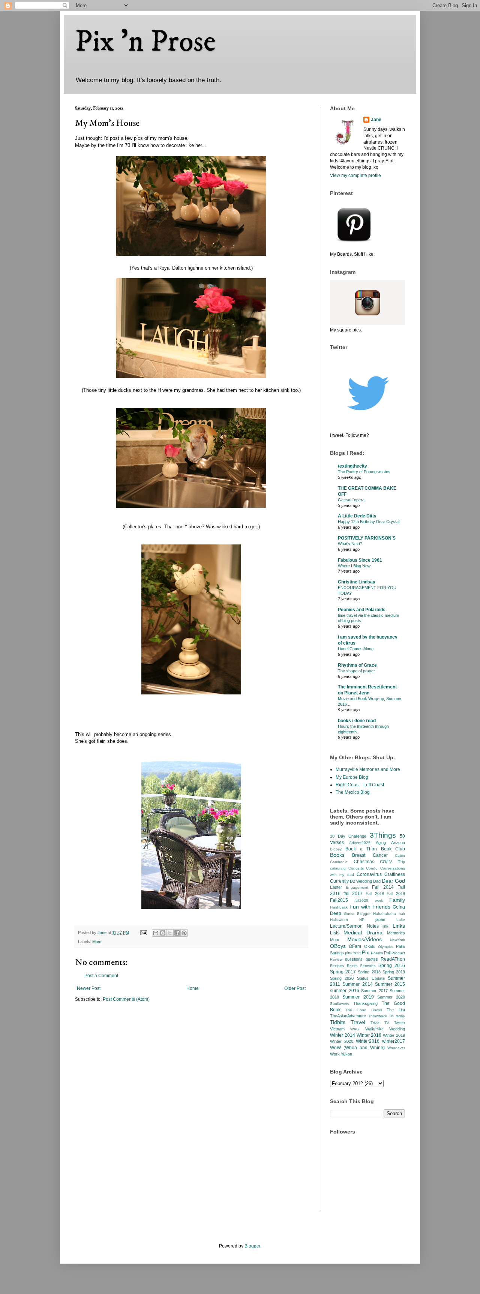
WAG (354, 1029)
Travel (358, 1022)
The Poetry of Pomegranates (364, 471)
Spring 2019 (393, 972)
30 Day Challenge (348, 836)
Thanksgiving (365, 1003)
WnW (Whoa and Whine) (357, 1047)
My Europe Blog (352, 777)
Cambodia (339, 862)
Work (335, 1054)
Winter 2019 (394, 1035)
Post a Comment (101, 975)
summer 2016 (344, 990)
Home (192, 988)
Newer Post (88, 988)
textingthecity (352, 466)
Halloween (339, 920)
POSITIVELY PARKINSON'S (367, 538)
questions (354, 959)
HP (361, 920)
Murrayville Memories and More (368, 769)
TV (386, 1023)
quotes (372, 959)
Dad (377, 881)
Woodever (396, 1048)
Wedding (397, 1029)
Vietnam (337, 1029)
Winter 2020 (341, 1041)
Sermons (367, 966)
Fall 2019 (396, 893)
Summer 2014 (357, 984)
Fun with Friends (370, 907)
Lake (400, 920)
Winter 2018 (369, 1035)
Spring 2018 (369, 972)
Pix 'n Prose (145, 42)
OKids (369, 946)
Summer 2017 (374, 990)
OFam (355, 946)
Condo (372, 868)
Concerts (356, 868)
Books (337, 855)
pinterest (353, 953)
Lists (334, 933)
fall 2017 (353, 893)
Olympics (385, 947)
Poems (377, 953)
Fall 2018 (375, 893)
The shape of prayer (356, 671)
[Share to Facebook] (177, 933)
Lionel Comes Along (356, 648)
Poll (387, 953)
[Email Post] (143, 932)
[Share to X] (170, 933)
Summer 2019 (358, 997)
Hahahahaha (384, 914)
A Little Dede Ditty (357, 516)
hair (402, 914)
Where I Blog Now (354, 566)
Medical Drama (363, 933)
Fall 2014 (383, 887)
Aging (381, 842)
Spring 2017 (343, 972)
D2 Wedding (361, 881)
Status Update (371, 978)
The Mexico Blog (353, 792)
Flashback (339, 907)
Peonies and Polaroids (362, 609)
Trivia (375, 1023)
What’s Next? (350, 543)
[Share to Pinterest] (184, 933)
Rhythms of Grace (357, 665)
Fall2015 (339, 900)
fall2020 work (368, 900)
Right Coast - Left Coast (360, 784)
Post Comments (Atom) (126, 999)
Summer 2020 (391, 997)
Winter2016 (368, 1041)
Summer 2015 (390, 984)
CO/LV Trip (392, 861)
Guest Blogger (357, 914)
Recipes (337, 966)
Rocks (352, 966)
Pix (365, 952)
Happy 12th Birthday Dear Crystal (368, 521)
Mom (96, 941)
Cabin (400, 855)
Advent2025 (359, 843)
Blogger (252, 1246)
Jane (376, 119)
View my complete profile (355, 175)
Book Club (393, 849)
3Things (383, 835)
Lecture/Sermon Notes (354, 926)
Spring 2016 (391, 965)
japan (380, 919)
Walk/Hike (374, 1029)
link (385, 926)
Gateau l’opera (351, 500)
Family (397, 900)
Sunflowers (339, 1004)
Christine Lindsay (356, 582)
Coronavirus (369, 874)
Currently (339, 881)
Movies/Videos (364, 939)
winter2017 (393, 1041)
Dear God (393, 881)
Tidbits (337, 1022)
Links (399, 926)
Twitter (399, 1023)
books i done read (357, 720)
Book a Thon (361, 849)
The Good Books (363, 1010)
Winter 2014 (342, 1035)
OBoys (338, 946)
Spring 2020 (342, 978)
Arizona (398, 842)
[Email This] (155, 933)
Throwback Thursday (386, 1016)
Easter (336, 887)
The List (396, 1010)
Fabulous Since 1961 (360, 560)
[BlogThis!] (162, 933)
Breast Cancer (369, 855)
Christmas (364, 861)
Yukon (346, 1054)
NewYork (397, 940)
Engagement (357, 887)
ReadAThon (393, 959)
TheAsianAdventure (348, 1016)
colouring (338, 868)
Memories (396, 933)
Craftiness (394, 874)
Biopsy (336, 849)
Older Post (295, 988)
